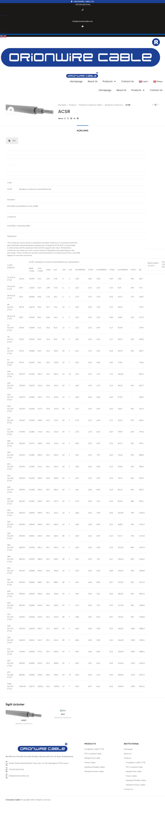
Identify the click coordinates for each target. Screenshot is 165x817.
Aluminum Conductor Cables (90, 105)
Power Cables (90, 762)
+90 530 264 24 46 (82, 4)
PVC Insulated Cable (92, 753)
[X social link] (68, 118)
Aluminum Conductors (114, 105)
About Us (92, 81)
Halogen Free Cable (92, 758)
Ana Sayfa (62, 105)
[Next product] (158, 105)
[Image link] (43, 747)
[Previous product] (153, 105)
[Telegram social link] (77, 118)
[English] (1, 36)
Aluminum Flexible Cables (94, 767)
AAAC (24, 720)
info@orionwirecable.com (82, 21)
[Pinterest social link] (71, 118)
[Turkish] (5, 36)
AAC (63, 714)
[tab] (82, 129)
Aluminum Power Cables (94, 771)
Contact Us (127, 81)
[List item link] (43, 769)
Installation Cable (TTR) (94, 749)
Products (108, 81)
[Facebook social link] (65, 118)
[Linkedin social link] (74, 118)
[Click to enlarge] (11, 110)
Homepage (76, 81)
